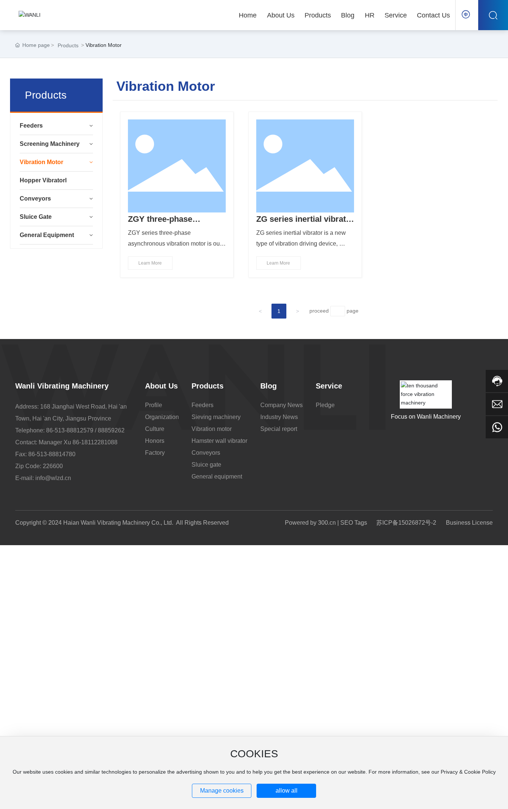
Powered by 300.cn (310, 522)
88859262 (111, 430)
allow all (287, 790)
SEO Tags (353, 522)
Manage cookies (222, 790)
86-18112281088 (95, 442)
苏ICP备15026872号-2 (406, 522)
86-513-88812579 (69, 430)
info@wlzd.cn (53, 478)
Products (68, 45)
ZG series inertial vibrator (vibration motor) (305, 223)
